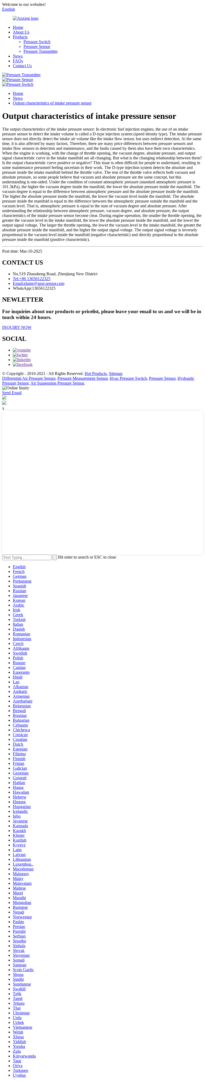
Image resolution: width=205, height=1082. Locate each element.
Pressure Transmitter (40, 51)
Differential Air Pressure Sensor (28, 378)
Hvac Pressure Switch (128, 378)
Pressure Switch (36, 41)
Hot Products (96, 373)
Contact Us (22, 65)
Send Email (12, 392)
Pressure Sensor (36, 46)
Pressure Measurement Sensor (82, 378)
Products (20, 37)
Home (18, 27)
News (18, 56)
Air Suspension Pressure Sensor (57, 383)
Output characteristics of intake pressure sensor (52, 103)
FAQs (18, 61)
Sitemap (116, 373)
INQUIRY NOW (16, 327)
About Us (21, 32)
